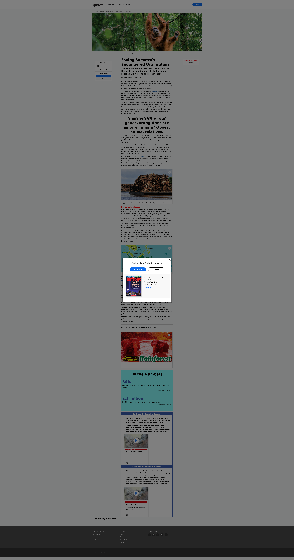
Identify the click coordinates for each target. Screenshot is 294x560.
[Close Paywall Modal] (170, 260)
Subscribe (138, 269)
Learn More (148, 287)
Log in (156, 269)
